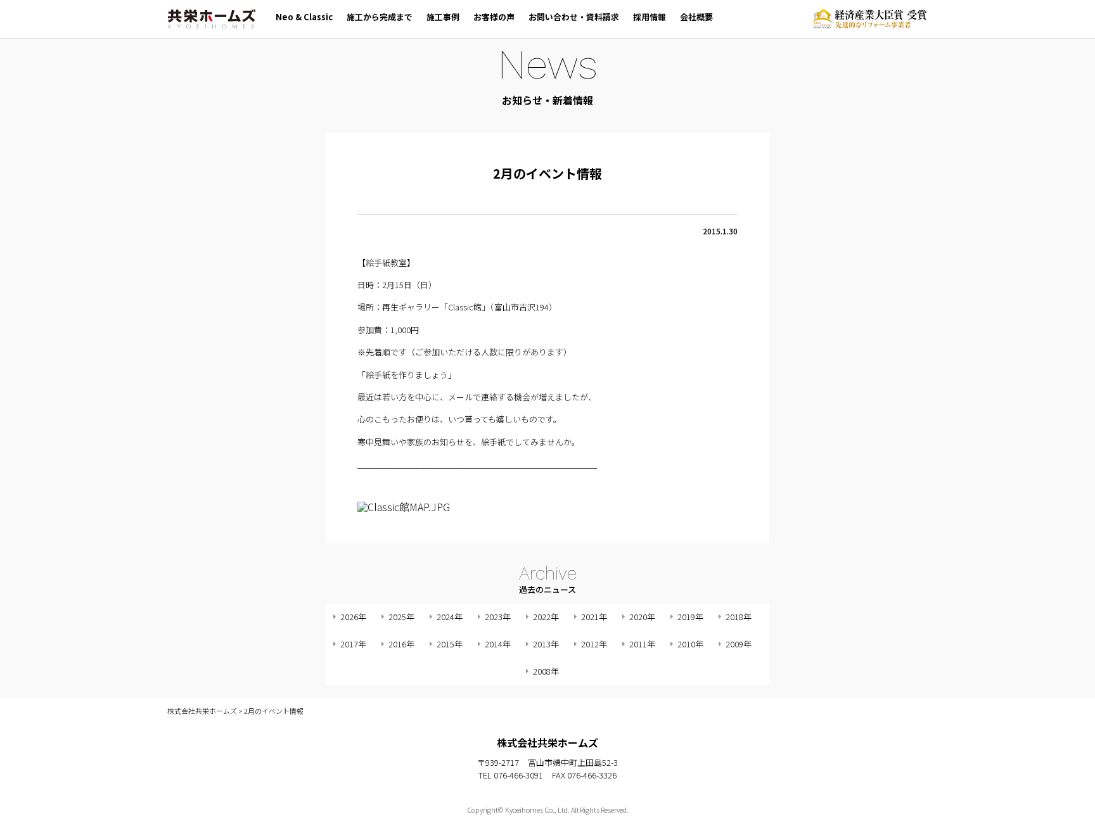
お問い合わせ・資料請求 (573, 17)
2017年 (353, 644)
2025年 (401, 617)
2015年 (450, 644)
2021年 (594, 617)
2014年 (498, 644)
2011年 (642, 644)
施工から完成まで (380, 17)
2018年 (739, 617)
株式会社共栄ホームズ (211, 19)
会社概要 (696, 17)
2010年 (690, 644)
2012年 (594, 644)
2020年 (642, 617)
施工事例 (442, 17)
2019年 (690, 617)
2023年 (498, 617)
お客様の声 (494, 17)
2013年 (546, 644)
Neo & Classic (304, 17)
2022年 (546, 617)
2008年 (546, 671)
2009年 (739, 644)
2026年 (353, 617)
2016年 (401, 644)
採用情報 (649, 17)
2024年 (450, 617)
